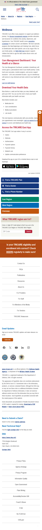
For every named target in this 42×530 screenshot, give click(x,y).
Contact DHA (6, 450)
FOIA (21, 508)
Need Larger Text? (34, 22)
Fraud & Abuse (21, 502)
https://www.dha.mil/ (9, 438)
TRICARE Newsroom (21, 316)
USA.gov (21, 520)
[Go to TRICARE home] (21, 9)
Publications (21, 275)
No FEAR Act (21, 514)
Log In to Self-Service (8, 83)
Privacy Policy (21, 461)
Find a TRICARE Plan (13, 180)
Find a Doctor (10, 186)
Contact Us (21, 263)
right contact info (13, 430)
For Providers (21, 293)
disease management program (18, 36)
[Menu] (5, 9)
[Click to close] (39, 112)
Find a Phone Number (14, 192)
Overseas (6, 211)
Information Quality (21, 479)
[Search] (37, 9)
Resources (21, 281)
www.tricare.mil (7, 369)
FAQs (21, 269)
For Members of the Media (21, 305)
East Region (7, 199)
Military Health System (27, 372)
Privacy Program (21, 473)
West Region (7, 205)
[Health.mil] (13, 360)
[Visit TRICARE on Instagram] (29, 348)
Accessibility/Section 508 (21, 496)
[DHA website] (21, 360)
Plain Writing (21, 490)
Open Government (21, 484)
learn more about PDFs (16, 407)
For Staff (21, 299)
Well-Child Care (20, 51)
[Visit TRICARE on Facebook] (4, 348)
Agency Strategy (21, 467)
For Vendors (21, 310)
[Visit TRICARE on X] (10, 348)
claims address (20, 422)
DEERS (9, 252)
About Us (21, 287)
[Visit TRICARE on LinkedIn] (22, 348)
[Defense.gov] (5, 360)
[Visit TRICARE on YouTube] (16, 348)
